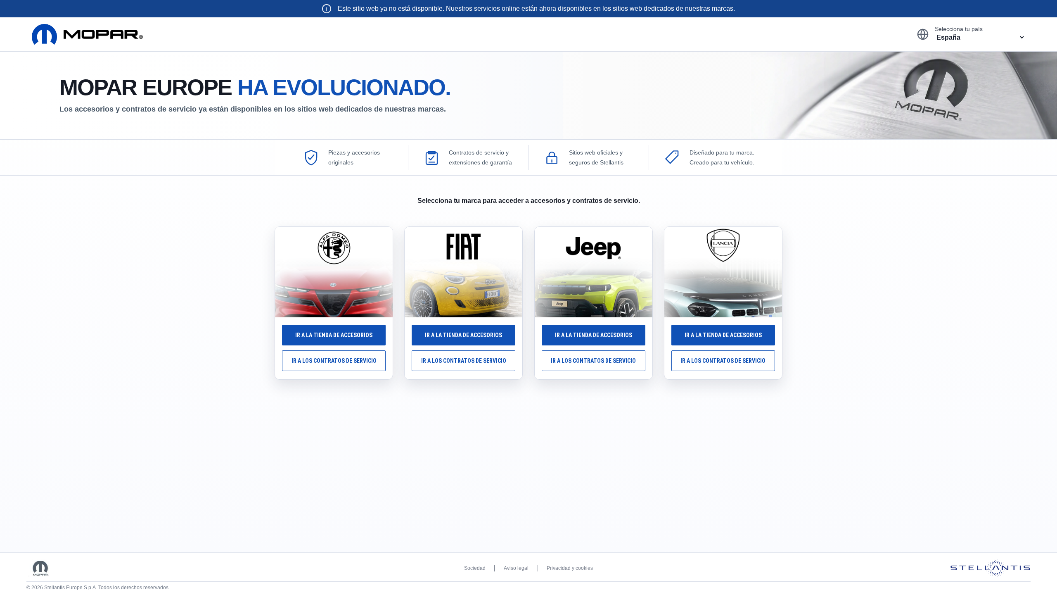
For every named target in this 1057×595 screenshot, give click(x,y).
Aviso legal (516, 568)
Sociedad (475, 568)
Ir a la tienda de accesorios (333, 335)
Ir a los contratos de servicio (334, 360)
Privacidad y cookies (570, 568)
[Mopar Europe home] (87, 34)
